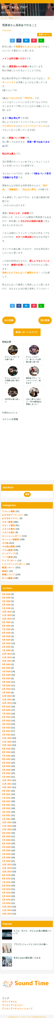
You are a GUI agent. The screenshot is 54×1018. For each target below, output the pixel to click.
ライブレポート (9, 560)
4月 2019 (6, 892)
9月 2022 (6, 749)
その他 (5, 543)
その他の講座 (8, 546)
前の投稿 (45, 320)
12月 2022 (7, 738)
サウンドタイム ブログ (14, 7)
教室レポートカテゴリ (27, 332)
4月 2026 (6, 597)
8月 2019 (6, 878)
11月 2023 (7, 699)
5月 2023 (6, 720)
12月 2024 (7, 654)
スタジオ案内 (8, 529)
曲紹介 (5, 571)
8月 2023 (6, 710)
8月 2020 (6, 836)
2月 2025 (6, 647)
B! (26, 40)
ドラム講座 (7, 550)
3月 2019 (6, 896)
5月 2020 (6, 847)
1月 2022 (6, 777)
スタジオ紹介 (8, 532)
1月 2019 (6, 903)
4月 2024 (6, 682)
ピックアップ (8, 553)
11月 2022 (7, 742)
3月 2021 (6, 812)
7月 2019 (6, 882)
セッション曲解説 (10, 539)
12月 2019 (7, 864)
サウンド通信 (8, 525)
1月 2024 (6, 692)
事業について (8, 574)
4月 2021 (6, 808)
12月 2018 (7, 906)
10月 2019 (7, 871)
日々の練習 (7, 578)
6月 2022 (6, 759)
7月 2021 (6, 798)
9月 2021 (6, 791)
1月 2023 (6, 734)
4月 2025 (6, 640)
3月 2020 (6, 854)
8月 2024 (6, 668)
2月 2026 (6, 604)
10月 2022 (7, 745)
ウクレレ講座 (8, 511)
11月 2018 (7, 910)
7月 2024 (6, 671)
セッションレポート (11, 536)
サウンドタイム (9, 1001)
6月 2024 (6, 675)
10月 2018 (7, 914)
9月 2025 (6, 622)
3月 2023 (6, 727)
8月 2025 (6, 626)
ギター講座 (7, 522)
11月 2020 (7, 826)
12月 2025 (7, 611)
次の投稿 (8, 320)
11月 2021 (7, 784)
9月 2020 (6, 833)
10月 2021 (7, 787)
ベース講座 (7, 557)
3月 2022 (6, 770)
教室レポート (44, 34)
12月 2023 (7, 696)
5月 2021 (6, 805)
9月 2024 (6, 664)
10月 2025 (7, 619)
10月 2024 (7, 661)
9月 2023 (6, 706)
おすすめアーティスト (12, 515)
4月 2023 (6, 724)
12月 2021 (7, 780)
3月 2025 (6, 643)
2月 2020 (6, 857)
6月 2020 (6, 843)
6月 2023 (6, 717)
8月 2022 (6, 752)
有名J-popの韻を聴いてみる (27, 958)
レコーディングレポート (13, 564)
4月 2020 (6, 850)
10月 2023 (7, 703)
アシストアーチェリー (12, 1005)
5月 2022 (6, 763)
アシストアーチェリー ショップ (17, 1008)
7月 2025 (6, 629)
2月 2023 (6, 731)
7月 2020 (6, 840)
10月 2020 (7, 829)
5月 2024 (6, 678)
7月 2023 (6, 713)
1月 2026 (6, 608)
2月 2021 (6, 815)
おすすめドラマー (10, 518)
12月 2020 (7, 822)
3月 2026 (6, 601)
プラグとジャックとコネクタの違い (30, 944)
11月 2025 (7, 615)
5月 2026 (6, 594)
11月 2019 (7, 868)
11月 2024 (7, 657)
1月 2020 (6, 861)
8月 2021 (6, 794)
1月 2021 (6, 819)
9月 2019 (6, 875)
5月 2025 (6, 636)
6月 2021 (6, 801)
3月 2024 (6, 685)
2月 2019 (6, 899)
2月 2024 (6, 689)
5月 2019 (6, 889)
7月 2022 (6, 756)
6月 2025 (6, 633)
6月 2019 (6, 885)
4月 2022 (6, 766)
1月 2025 (6, 650)
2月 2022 (6, 773)
